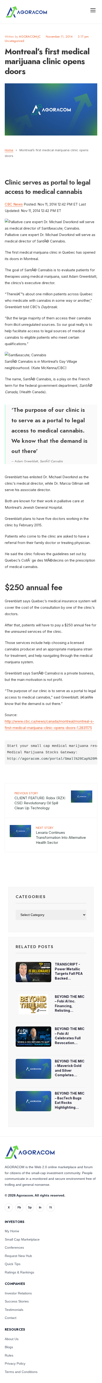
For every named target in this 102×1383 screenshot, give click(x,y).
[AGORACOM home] (26, 12)
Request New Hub (18, 1256)
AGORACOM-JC (30, 36)
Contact (10, 1318)
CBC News (14, 204)
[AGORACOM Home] (30, 1152)
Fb (19, 1207)
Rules (9, 1355)
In (40, 1207)
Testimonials (14, 1310)
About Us (12, 1339)
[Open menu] (93, 10)
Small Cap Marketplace (22, 1239)
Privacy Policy (15, 1363)
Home (9, 150)
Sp (30, 1207)
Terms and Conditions (21, 1372)
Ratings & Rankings (19, 1272)
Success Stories (17, 1301)
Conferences (14, 1247)
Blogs (9, 1347)
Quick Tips (12, 1264)
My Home (12, 1231)
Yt (50, 1207)
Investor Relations (18, 1293)
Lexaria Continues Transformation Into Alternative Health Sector (61, 835)
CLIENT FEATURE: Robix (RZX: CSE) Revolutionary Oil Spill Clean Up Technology (40, 800)
